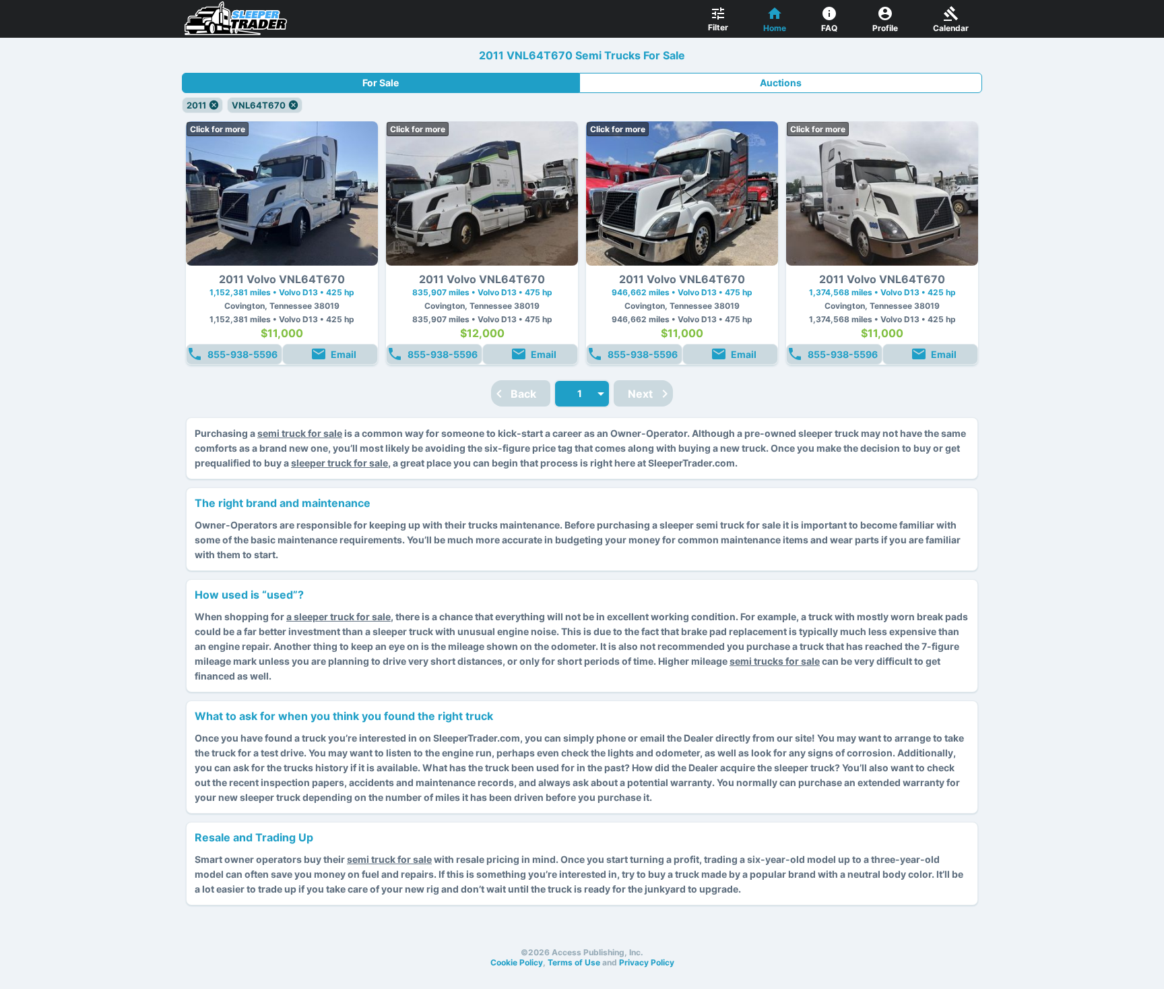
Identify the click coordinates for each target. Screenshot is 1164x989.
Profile (885, 28)
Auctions (781, 82)
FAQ (829, 28)
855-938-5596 (242, 354)
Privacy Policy (646, 962)
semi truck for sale (299, 433)
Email (343, 354)
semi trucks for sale (775, 661)
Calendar (951, 28)
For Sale (380, 82)
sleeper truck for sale (339, 463)
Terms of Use (574, 962)
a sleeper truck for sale (338, 616)
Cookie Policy (516, 962)
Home (774, 28)
